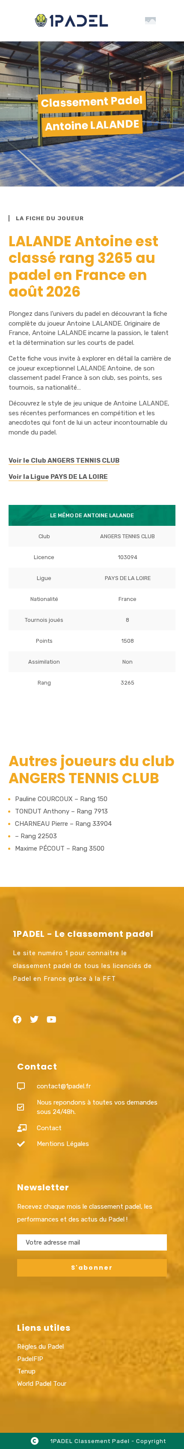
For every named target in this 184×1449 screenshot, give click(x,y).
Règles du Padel (40, 1346)
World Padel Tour (41, 1384)
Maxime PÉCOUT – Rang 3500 (59, 848)
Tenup (26, 1371)
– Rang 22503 (36, 836)
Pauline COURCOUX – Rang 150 (61, 799)
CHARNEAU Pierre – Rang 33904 (63, 824)
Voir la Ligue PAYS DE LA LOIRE (58, 477)
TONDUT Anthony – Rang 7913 (61, 811)
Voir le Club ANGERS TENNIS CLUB (64, 460)
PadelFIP (30, 1359)
